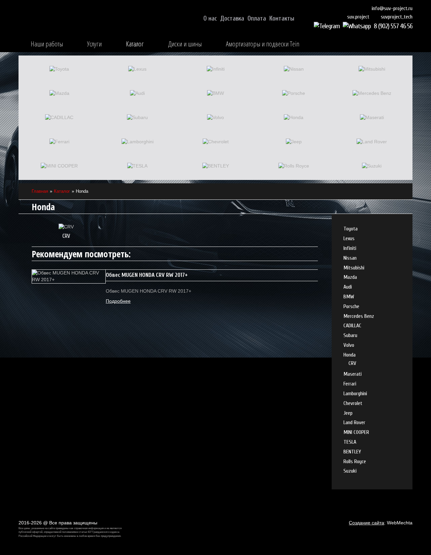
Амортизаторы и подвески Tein (262, 43)
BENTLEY (352, 452)
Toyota (350, 229)
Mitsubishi (353, 268)
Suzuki (350, 471)
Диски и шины (185, 43)
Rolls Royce (354, 461)
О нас (210, 18)
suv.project (358, 17)
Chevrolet (352, 403)
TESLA (349, 442)
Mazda (350, 277)
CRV (66, 236)
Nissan (350, 258)
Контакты (281, 18)
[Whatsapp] (357, 26)
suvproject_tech (396, 17)
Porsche (351, 306)
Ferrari (349, 384)
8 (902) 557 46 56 (393, 26)
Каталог (135, 43)
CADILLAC (352, 326)
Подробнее (118, 301)
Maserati (352, 374)
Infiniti (349, 248)
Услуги (94, 43)
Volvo (348, 345)
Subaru (350, 335)
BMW (348, 297)
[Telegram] (327, 26)
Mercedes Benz (358, 316)
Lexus (349, 238)
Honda (349, 355)
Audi (347, 287)
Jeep (348, 413)
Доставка (232, 18)
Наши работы (47, 43)
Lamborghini (355, 394)
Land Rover (354, 422)
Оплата (256, 18)
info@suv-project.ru (392, 8)
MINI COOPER (356, 432)
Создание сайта (366, 522)
